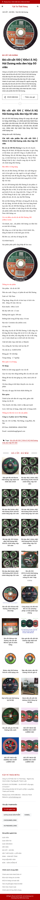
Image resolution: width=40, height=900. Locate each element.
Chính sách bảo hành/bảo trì (11, 874)
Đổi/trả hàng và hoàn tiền (10, 880)
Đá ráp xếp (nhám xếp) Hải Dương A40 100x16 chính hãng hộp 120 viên (10, 573)
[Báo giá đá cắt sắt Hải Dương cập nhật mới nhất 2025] (29, 626)
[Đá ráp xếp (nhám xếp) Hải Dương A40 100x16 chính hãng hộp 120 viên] (10, 559)
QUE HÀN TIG (6, 841)
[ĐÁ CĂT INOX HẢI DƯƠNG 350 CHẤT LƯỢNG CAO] (10, 745)
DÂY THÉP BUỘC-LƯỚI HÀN (11, 853)
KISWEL (27, 815)
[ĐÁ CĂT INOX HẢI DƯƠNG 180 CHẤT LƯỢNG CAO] (29, 745)
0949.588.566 (12, 97)
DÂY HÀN (5, 847)
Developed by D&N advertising (20, 898)
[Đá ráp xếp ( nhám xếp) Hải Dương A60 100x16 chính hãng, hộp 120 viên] (29, 527)
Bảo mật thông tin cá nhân (11, 877)
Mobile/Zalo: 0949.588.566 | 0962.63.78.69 (17, 2)
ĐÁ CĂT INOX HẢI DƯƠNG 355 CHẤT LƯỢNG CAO (29, 730)
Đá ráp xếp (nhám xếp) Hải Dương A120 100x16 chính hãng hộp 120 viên (10, 512)
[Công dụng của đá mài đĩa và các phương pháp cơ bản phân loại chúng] (29, 594)
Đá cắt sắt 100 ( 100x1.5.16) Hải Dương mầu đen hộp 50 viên (20, 442)
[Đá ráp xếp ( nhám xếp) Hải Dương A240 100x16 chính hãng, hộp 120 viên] (29, 465)
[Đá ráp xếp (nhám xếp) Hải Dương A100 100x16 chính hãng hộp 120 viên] (29, 497)
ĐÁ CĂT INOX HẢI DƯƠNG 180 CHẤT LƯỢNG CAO (29, 760)
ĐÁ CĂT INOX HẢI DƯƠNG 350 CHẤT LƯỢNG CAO (10, 760)
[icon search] (37, 6)
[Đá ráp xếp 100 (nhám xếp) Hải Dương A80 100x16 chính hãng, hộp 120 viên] (10, 527)
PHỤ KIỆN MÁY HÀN (8, 859)
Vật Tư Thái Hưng (20, 6)
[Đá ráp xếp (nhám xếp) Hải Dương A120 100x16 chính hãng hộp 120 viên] (10, 497)
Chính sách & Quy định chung (11, 890)
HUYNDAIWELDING (10, 826)
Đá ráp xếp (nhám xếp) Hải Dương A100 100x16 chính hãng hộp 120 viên (29, 512)
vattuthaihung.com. (28, 896)
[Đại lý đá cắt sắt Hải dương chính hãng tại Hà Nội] (29, 686)
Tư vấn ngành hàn (9, 809)
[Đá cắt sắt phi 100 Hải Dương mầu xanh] (10, 716)
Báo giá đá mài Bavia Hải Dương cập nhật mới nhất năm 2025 (10, 480)
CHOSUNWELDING (10, 820)
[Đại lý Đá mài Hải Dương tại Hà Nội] (10, 686)
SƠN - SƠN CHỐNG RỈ (9, 863)
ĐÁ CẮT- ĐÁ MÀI (8, 12)
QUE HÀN (5, 837)
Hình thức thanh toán (9, 887)
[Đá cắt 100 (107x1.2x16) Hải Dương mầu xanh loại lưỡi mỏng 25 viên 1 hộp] (29, 559)
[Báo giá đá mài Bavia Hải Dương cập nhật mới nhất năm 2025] (10, 465)
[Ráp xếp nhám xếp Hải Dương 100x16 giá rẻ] (29, 658)
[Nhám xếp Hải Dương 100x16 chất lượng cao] (10, 658)
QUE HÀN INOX (7, 844)
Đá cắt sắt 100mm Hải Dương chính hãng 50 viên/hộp (10, 609)
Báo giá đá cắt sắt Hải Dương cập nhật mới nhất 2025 (30, 641)
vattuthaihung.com (14, 797)
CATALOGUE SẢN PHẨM (12, 815)
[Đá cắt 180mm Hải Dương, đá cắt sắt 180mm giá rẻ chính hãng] (10, 626)
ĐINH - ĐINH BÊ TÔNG (9, 856)
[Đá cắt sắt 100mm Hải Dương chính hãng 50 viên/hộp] (10, 594)
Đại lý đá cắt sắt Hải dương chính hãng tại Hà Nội (29, 700)
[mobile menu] (2, 6)
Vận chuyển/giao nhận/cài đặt (12, 884)
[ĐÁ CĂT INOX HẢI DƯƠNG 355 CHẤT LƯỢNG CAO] (29, 716)
